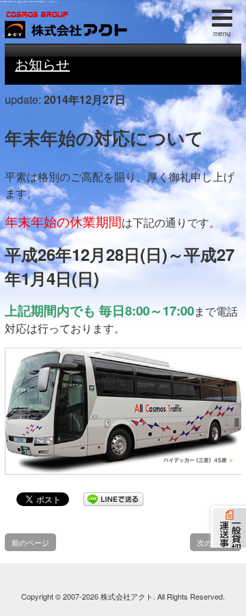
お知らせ (42, 64)
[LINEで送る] (113, 498)
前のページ (30, 542)
